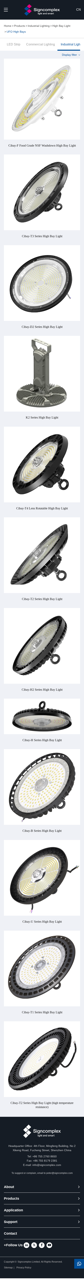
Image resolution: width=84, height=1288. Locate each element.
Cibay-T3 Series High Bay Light (42, 236)
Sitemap (8, 1267)
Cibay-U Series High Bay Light (42, 921)
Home (7, 25)
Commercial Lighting (40, 44)
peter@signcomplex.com (59, 1173)
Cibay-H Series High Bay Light (42, 740)
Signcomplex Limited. (29, 1261)
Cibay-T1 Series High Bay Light (42, 1012)
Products (19, 25)
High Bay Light (61, 25)
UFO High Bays (16, 31)
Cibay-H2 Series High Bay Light (42, 689)
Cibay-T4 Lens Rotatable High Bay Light (42, 508)
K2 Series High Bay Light (42, 417)
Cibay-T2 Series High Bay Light (42, 599)
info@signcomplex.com (46, 1164)
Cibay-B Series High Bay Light (42, 830)
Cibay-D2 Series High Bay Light (42, 326)
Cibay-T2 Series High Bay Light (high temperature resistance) (42, 1105)
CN (78, 9)
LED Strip (13, 44)
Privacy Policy (24, 1267)
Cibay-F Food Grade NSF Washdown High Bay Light (42, 145)
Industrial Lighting (39, 25)
